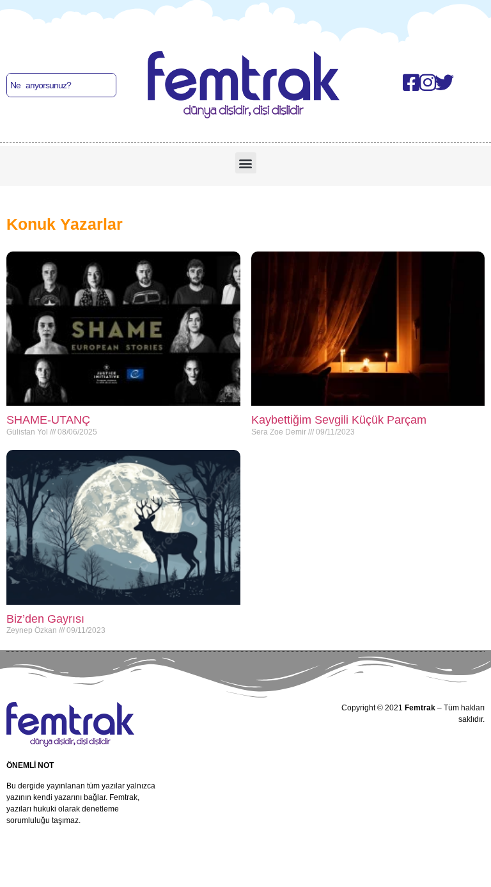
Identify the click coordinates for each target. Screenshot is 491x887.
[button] (245, 162)
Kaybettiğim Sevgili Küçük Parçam (338, 419)
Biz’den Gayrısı (45, 618)
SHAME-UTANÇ (48, 419)
